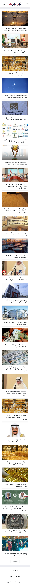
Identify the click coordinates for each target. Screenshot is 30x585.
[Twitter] (16, 576)
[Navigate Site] (27, 4)
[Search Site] (4, 4)
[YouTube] (10, 576)
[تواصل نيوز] (16, 4)
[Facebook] (19, 576)
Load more (15, 561)
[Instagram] (13, 576)
